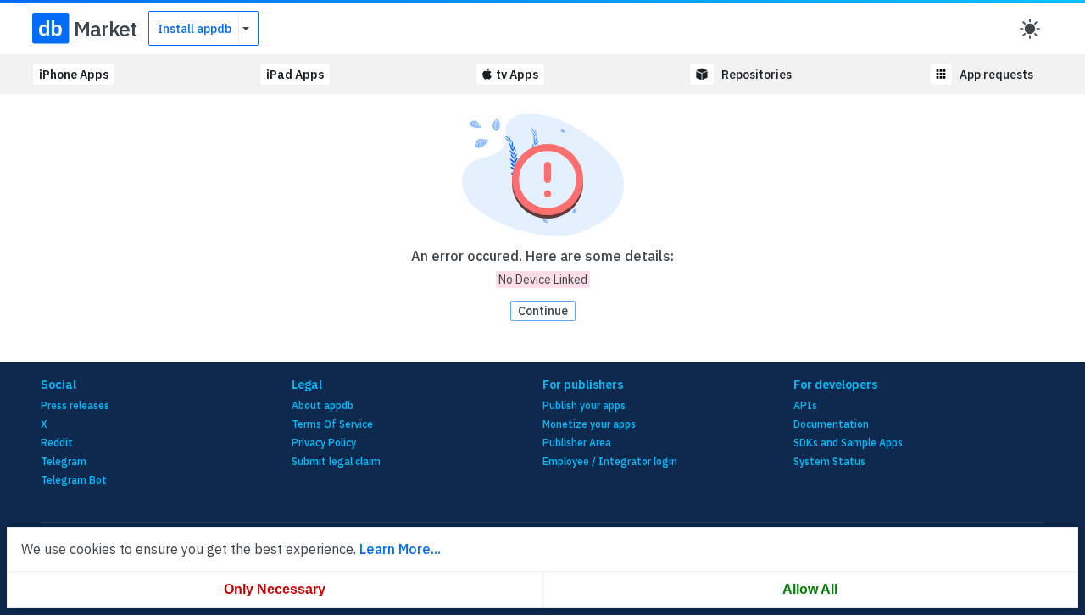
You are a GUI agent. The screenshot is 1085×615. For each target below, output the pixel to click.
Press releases (75, 405)
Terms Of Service (332, 424)
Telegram (63, 461)
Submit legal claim (336, 461)
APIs (805, 405)
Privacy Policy (324, 442)
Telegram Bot (74, 480)
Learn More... (400, 548)
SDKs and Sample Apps (848, 442)
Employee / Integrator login (609, 461)
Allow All (809, 589)
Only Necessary (275, 589)
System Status (829, 461)
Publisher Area (576, 442)
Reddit (57, 442)
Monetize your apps (589, 424)
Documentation (831, 424)
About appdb (322, 405)
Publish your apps (584, 405)
